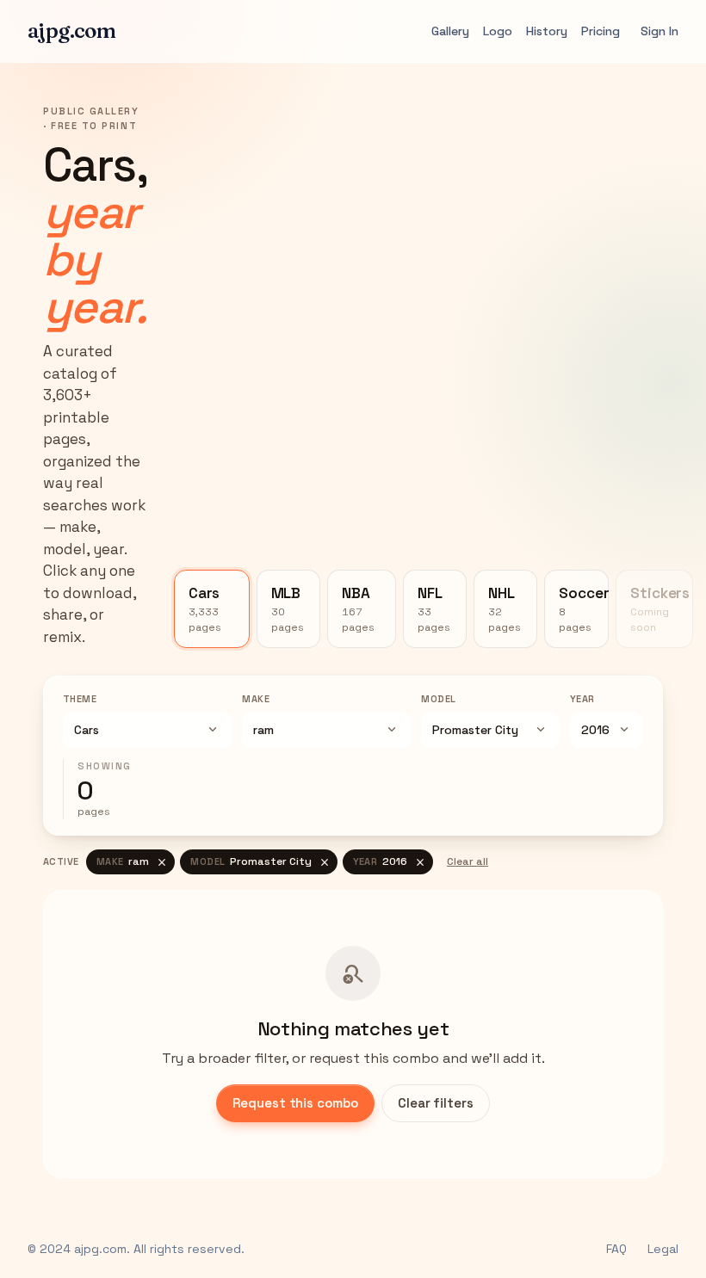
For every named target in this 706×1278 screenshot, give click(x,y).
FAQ (616, 1248)
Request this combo (295, 1103)
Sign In (659, 31)
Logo (497, 31)
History (546, 31)
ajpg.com (71, 30)
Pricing (600, 31)
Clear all (467, 861)
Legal (662, 1248)
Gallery (450, 31)
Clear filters (436, 1103)
